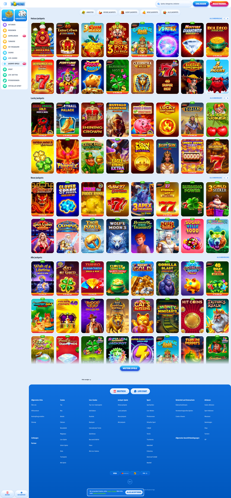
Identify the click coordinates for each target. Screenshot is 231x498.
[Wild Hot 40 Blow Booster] (42, 77)
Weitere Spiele (130, 368)
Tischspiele (63, 457)
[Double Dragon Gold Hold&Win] (42, 120)
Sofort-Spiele (64, 445)
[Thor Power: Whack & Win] (92, 236)
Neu (61, 411)
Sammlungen (208, 422)
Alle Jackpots (36, 257)
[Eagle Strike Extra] (117, 156)
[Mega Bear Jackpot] (217, 236)
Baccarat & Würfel (94, 440)
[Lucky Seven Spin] (192, 156)
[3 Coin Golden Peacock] (92, 40)
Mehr (144, 473)
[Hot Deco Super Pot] (217, 40)
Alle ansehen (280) (216, 178)
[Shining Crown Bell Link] (92, 120)
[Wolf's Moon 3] (117, 236)
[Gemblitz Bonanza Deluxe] (192, 278)
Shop (206, 428)
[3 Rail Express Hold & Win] (42, 40)
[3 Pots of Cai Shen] (117, 40)
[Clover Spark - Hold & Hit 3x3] (67, 199)
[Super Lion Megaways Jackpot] (117, 353)
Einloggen (201, 3)
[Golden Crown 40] (67, 316)
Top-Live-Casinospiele (95, 405)
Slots (61, 451)
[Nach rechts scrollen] (227, 18)
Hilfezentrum (35, 411)
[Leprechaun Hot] (217, 353)
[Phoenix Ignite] (67, 156)
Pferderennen (151, 416)
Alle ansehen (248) (216, 18)
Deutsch (121, 391)
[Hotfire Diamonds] (192, 40)
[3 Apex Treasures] (142, 199)
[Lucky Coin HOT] (167, 120)
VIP (205, 440)
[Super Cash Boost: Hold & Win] (142, 353)
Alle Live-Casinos (94, 451)
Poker (90, 445)
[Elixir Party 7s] (42, 353)
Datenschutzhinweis (181, 405)
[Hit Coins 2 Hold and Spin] (192, 316)
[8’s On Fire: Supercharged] (42, 199)
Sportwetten (150, 405)
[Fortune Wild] (67, 77)
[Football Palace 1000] (67, 120)
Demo (42, 55)
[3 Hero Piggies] (217, 77)
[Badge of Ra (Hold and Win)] (92, 316)
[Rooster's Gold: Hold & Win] (42, 316)
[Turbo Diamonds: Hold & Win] (92, 278)
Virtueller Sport (151, 422)
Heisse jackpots (38, 18)
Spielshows (92, 434)
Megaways (63, 434)
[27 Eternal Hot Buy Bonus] (167, 199)
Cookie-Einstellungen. (99, 493)
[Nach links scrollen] (224, 18)
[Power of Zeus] (167, 236)
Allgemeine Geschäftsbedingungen (187, 438)
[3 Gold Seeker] (217, 199)
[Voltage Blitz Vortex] (167, 40)
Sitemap (33, 422)
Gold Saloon (92, 411)
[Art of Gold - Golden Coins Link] (67, 278)
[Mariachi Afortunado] (192, 77)
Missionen (207, 416)
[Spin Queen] (42, 236)
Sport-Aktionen (209, 411)
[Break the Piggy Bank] (92, 199)
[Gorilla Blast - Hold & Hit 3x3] (167, 278)
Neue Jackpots (37, 177)
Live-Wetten (150, 411)
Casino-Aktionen (209, 405)
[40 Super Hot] (167, 77)
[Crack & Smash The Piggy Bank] (142, 120)
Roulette (91, 416)
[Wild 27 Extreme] (117, 199)
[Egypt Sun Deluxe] (167, 156)
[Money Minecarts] (167, 316)
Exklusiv (62, 422)
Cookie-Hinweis (180, 416)
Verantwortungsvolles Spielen (184, 411)
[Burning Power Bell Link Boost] (192, 199)
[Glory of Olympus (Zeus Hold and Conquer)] (67, 236)
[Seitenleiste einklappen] (5, 4)
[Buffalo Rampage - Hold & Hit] (117, 120)
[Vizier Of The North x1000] (192, 120)
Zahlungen (34, 438)
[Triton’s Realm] (217, 316)
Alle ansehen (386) (223, 257)
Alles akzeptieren (134, 492)
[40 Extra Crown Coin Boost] (67, 40)
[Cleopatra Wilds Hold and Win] (142, 77)
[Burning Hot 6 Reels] (117, 77)
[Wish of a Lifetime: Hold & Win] (42, 278)
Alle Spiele (63, 463)
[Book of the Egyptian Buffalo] (117, 316)
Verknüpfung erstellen (37, 416)
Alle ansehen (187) (216, 98)
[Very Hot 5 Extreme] (42, 156)
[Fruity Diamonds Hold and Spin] (67, 353)
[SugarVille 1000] (192, 236)
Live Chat (142, 391)
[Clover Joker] (217, 120)
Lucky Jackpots (37, 98)
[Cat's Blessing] (142, 316)
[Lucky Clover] (92, 156)
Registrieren (219, 3)
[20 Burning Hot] (92, 353)
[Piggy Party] (92, 77)
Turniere (207, 434)
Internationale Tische (95, 428)
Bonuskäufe (63, 428)
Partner (33, 443)
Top (61, 405)
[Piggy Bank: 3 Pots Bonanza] (142, 156)
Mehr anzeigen (85, 380)
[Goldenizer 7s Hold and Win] (217, 156)
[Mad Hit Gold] (142, 278)
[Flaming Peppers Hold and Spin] (192, 353)
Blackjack (92, 422)
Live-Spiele (63, 440)
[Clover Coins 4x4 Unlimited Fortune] (117, 278)
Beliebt (62, 416)
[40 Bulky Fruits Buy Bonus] (217, 278)
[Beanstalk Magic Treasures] (142, 236)
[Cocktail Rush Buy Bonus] (142, 40)
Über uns (33, 405)
